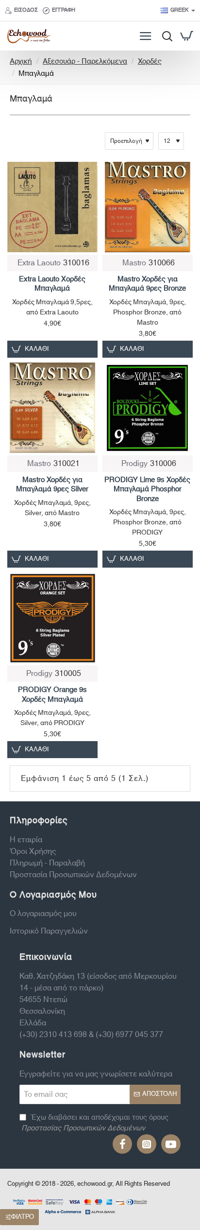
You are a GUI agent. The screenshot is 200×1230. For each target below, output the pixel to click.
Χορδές (150, 62)
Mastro (134, 263)
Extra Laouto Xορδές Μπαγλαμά (52, 284)
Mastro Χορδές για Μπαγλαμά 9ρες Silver (52, 485)
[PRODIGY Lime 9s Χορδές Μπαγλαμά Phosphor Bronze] (147, 408)
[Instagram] (146, 1144)
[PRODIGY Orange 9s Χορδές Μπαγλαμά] (52, 617)
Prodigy (134, 463)
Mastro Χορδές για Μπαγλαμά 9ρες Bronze (147, 284)
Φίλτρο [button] (22, 1217)
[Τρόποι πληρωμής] (80, 1206)
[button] (31, 349)
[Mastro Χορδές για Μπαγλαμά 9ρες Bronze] (147, 207)
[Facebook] (122, 1144)
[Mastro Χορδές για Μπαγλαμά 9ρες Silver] (52, 408)
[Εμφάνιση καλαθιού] (186, 36)
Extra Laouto (39, 263)
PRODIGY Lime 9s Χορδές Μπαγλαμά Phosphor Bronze (147, 489)
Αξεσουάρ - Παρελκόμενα (85, 62)
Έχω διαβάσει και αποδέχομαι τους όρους (94, 1123)
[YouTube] (171, 1144)
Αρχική (21, 62)
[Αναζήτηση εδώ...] (164, 36)
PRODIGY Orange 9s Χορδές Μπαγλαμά (52, 695)
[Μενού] (145, 36)
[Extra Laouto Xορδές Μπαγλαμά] (52, 207)
